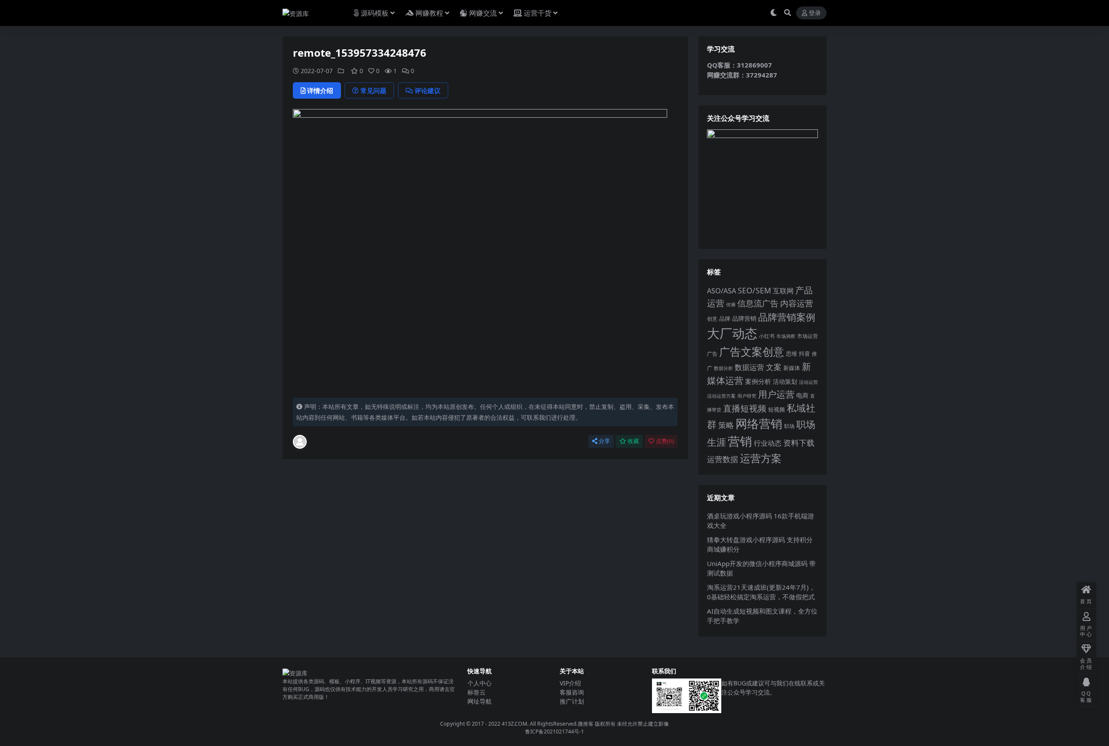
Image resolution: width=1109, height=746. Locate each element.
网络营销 (759, 423)
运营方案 (760, 458)
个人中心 (479, 683)
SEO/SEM (754, 290)
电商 (802, 395)
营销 (740, 441)
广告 (712, 353)
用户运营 (776, 394)
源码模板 (375, 13)
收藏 (633, 441)
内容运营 (796, 303)
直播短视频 (744, 408)
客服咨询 (572, 692)
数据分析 (723, 368)
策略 (726, 425)
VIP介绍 (570, 683)
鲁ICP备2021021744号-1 (554, 731)
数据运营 (749, 367)
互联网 (783, 291)
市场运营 (807, 336)
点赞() (665, 441)
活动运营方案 (721, 395)
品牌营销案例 (786, 317)
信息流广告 (757, 303)
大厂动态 (732, 333)
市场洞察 (785, 336)
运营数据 (722, 458)
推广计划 (572, 701)
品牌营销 (744, 318)
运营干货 (537, 13)
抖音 (804, 353)
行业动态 (767, 443)
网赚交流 (483, 13)
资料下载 (798, 442)
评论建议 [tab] (428, 90)
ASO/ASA (721, 291)
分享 (604, 441)
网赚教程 (429, 13)
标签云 (476, 692)
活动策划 (785, 381)
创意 (712, 318)
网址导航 (479, 701)
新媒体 (791, 368)
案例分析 (758, 381)
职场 (789, 425)
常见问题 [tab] (373, 90)
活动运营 (808, 382)
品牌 (724, 318)
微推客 (585, 723)
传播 (731, 304)
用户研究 (746, 395)
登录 (815, 13)
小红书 (767, 336)
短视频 (776, 409)
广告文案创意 (751, 351)
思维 (791, 353)
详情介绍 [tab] (320, 90)
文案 (773, 367)
